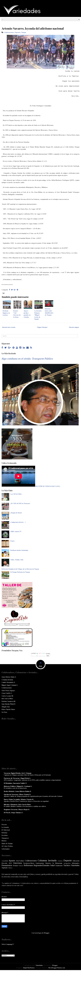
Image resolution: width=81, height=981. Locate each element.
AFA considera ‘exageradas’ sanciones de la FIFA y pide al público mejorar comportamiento (32, 780)
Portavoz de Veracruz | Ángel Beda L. (17, 778)
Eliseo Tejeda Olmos (8, 709)
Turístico (66, 865)
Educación (76, 861)
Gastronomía (40, 863)
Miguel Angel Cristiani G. (10, 685)
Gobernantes (6, 849)
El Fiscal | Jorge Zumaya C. (13, 812)
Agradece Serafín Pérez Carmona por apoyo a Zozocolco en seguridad (26, 801)
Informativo (75, 863)
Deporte (67, 860)
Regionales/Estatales (41, 865)
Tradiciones (59, 865)
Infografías (67, 863)
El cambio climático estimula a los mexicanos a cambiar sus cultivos (25, 806)
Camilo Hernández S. (8, 682)
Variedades (75, 865)
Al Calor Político (7, 846)
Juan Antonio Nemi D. (9, 704)
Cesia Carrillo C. (7, 693)
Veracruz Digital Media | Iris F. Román (17, 773)
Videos (10, 868)
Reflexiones (28, 865)
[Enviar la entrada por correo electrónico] (3, 293)
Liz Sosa (4, 712)
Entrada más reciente (8, 327)
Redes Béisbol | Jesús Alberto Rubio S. (17, 791)
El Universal (6, 830)
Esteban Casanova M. (9, 701)
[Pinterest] (13, 347)
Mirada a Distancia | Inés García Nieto (17, 804)
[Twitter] (5, 347)
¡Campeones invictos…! (18, 522)
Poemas (15, 865)
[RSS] (31, 347)
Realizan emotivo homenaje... (19, 550)
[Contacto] (27, 347)
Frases (12, 541)
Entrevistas (17, 863)
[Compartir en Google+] (14, 290)
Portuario (21, 865)
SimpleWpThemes (29, 968)
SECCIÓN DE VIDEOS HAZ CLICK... (48, 486)
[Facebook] (2, 347)
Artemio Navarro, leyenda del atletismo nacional (33, 28)
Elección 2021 (7, 863)
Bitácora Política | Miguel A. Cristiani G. (18, 786)
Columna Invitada (7, 680)
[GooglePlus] (9, 347)
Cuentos (60, 861)
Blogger (46, 933)
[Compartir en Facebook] (10, 290)
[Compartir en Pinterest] (17, 290)
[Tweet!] (12, 290)
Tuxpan (23, 32)
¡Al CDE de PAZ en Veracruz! (20, 503)
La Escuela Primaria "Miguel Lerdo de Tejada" (37, 315)
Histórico (48, 863)
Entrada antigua (74, 327)
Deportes (17, 32)
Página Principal (42, 327)
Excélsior (5, 835)
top (40, 666)
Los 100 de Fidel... (16, 494)
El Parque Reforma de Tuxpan (20, 572)
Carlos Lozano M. (7, 696)
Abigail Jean (6, 707)
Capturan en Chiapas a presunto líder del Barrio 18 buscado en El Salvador (27, 775)
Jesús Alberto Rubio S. (9, 677)
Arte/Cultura (20, 861)
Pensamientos (7, 865)
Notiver (4, 841)
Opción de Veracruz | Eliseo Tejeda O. (17, 794)
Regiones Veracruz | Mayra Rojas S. (17, 809)
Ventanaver (5, 838)
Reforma (4, 833)
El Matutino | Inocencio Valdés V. (15, 783)
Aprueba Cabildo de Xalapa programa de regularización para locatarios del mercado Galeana (33, 796)
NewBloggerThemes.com (56, 968)
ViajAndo (5, 868)
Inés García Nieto (7, 698)
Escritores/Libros (28, 863)
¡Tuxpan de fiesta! (16, 513)
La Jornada (5, 827)
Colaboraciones (9, 32)
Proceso (4, 824)
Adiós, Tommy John (16, 560)
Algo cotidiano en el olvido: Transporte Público (27, 358)
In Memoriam (57, 863)
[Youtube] (17, 347)
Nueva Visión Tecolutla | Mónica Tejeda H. (19, 799)
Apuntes (12, 861)
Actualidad (5, 861)
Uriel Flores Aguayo (8, 690)
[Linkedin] (24, 347)
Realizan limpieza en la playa (6, 313)
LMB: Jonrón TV (15, 531)
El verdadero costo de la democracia (15, 788)
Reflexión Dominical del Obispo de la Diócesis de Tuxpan (20, 569)
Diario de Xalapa (7, 843)
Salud (52, 865)
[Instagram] (20, 347)
